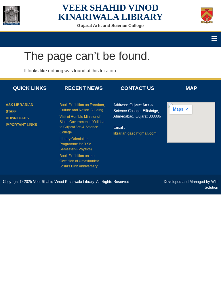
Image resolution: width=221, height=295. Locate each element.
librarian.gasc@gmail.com (135, 133)
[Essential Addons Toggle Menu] (214, 39)
